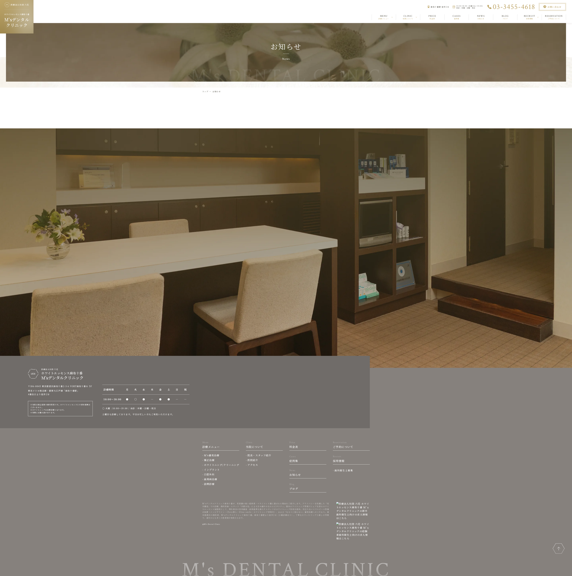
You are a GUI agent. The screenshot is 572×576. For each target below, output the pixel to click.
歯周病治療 (210, 479)
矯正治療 (209, 460)
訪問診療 (209, 484)
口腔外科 (209, 474)
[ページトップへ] (559, 548)
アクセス (252, 465)
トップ (205, 91)
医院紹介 (252, 460)
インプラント (212, 469)
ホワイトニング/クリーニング (221, 465)
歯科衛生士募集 (344, 470)
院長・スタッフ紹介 (259, 455)
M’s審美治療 (211, 455)
